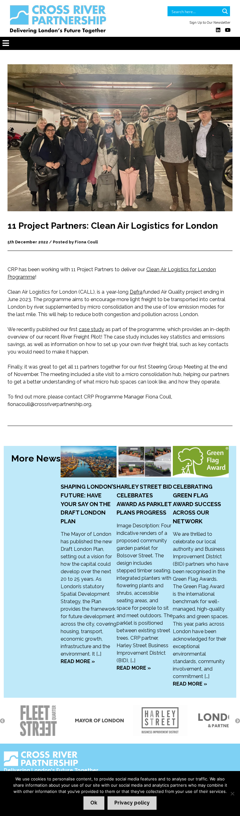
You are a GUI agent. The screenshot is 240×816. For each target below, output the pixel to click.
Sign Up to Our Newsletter (210, 22)
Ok (93, 803)
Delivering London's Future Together (51, 770)
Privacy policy (132, 803)
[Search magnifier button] (225, 11)
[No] (232, 793)
